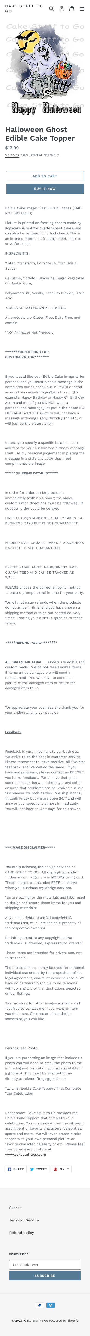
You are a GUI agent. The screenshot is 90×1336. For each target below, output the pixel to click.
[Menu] (82, 8)
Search (15, 1207)
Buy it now (45, 188)
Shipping (12, 155)
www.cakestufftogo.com (25, 1154)
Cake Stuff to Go (24, 8)
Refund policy (21, 1232)
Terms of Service (24, 1220)
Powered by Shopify (63, 1320)
